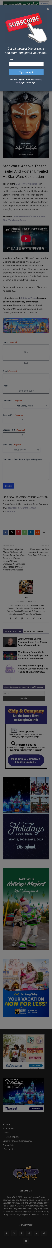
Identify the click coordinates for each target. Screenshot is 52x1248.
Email (11, 59)
